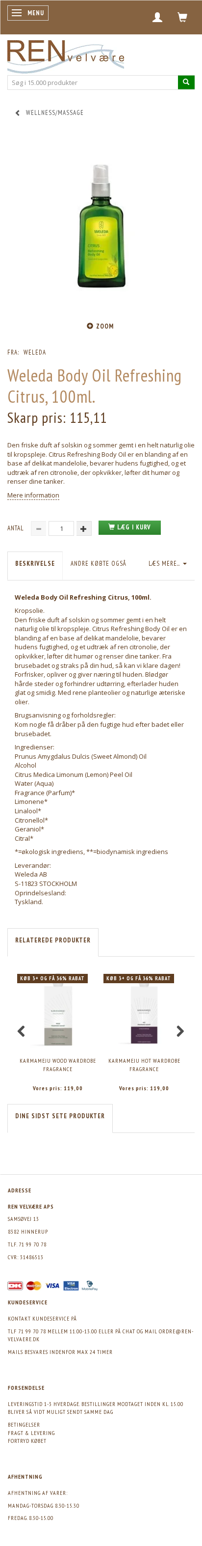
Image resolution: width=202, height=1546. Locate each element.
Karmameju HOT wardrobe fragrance (144, 1065)
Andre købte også (98, 563)
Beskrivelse (35, 563)
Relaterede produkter (53, 940)
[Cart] (183, 17)
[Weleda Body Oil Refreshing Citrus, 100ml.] (101, 224)
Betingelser (24, 1424)
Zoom (105, 326)
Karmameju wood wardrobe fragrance (58, 1065)
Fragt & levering (31, 1432)
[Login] (158, 17)
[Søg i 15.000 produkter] (186, 82)
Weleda (35, 352)
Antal (16, 528)
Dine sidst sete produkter (60, 1116)
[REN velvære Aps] (65, 54)
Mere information (33, 495)
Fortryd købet (27, 1440)
